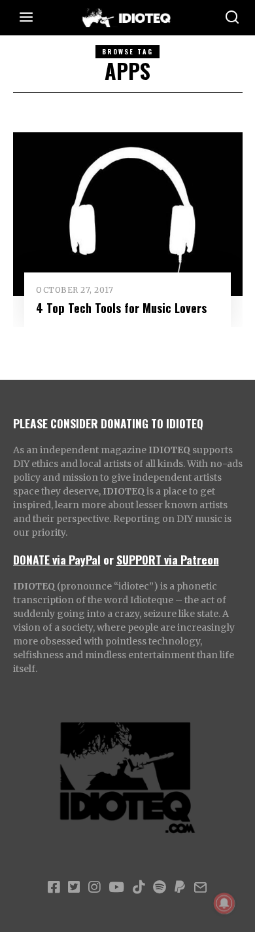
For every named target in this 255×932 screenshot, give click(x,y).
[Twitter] (74, 887)
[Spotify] (159, 887)
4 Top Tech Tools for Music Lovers (121, 307)
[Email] (200, 887)
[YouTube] (116, 887)
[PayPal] (179, 887)
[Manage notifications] (224, 903)
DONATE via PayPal (57, 559)
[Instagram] (94, 887)
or (108, 559)
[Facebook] (53, 887)
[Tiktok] (138, 887)
